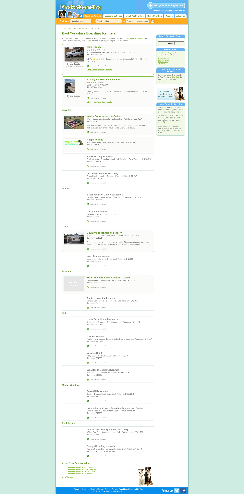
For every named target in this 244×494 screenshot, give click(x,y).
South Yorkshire (163, 60)
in (93, 21)
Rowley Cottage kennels (100, 156)
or (124, 21)
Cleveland (161, 63)
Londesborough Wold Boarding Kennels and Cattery (115, 408)
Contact (77, 489)
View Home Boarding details (99, 70)
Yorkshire (84, 28)
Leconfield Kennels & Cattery (102, 173)
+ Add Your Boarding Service (171, 70)
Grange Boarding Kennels (101, 446)
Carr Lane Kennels (97, 211)
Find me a (64, 21)
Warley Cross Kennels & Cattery (104, 116)
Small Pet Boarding (135, 16)
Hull (89, 41)
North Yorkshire (163, 58)
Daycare (169, 16)
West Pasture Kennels (99, 256)
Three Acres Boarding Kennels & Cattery (108, 277)
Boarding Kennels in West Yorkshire (81, 471)
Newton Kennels (95, 336)
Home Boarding (154, 16)
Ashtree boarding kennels (101, 298)
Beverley (130, 39)
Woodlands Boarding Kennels (103, 370)
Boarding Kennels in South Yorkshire (82, 469)
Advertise (180, 16)
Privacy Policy (104, 489)
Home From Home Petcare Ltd (103, 319)
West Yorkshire (163, 62)
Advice (94, 489)
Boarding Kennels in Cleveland (80, 473)
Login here (169, 11)
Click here (176, 77)
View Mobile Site (136, 489)
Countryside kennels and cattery (104, 233)
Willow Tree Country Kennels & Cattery (107, 429)
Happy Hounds (95, 140)
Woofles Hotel (94, 353)
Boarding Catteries (113, 16)
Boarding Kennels (92, 16)
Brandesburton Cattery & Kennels (105, 195)
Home (64, 28)
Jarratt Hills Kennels (97, 391)
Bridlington (139, 39)
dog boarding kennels (169, 53)
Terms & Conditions (120, 489)
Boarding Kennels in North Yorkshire (82, 467)
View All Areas (67, 477)
